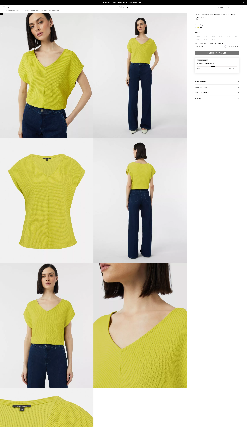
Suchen (220, 7)
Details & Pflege (200, 81)
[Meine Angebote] (243, 2)
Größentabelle (199, 46)
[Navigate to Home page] (123, 7)
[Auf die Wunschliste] (238, 14)
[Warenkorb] (237, 7)
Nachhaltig (198, 98)
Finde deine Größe (233, 46)
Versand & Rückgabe (202, 92)
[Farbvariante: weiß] (195, 27)
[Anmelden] (229, 7)
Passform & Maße (201, 87)
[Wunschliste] (233, 7)
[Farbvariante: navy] (201, 27)
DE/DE (242, 7)
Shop (8, 7)
